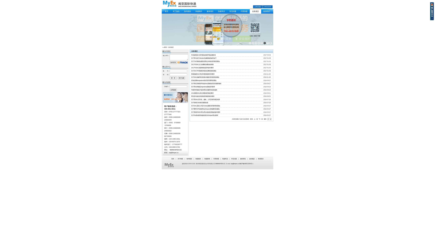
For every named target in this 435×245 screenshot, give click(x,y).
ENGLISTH (267, 7)
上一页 (256, 119)
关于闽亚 (176, 11)
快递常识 (221, 11)
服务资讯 (243, 159)
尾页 (265, 119)
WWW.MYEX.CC (220, 163)
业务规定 (255, 11)
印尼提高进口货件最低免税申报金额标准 (203, 55)
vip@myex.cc (174, 152)
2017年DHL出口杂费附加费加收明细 (202, 64)
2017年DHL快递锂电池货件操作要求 (202, 68)
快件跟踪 (187, 11)
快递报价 (198, 11)
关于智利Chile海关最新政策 (199, 102)
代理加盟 (244, 11)
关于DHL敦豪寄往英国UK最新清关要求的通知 (205, 77)
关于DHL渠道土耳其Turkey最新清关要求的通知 (205, 106)
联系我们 (266, 11)
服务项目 (210, 11)
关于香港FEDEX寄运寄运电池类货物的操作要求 (205, 112)
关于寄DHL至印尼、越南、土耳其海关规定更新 (205, 99)
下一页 (261, 119)
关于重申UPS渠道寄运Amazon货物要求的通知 (205, 109)
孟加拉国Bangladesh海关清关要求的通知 (203, 80)
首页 (166, 11)
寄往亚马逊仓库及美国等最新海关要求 (202, 96)
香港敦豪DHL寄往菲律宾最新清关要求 (202, 74)
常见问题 (232, 11)
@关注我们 (258, 7)
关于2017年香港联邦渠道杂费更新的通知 (203, 71)
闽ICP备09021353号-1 (246, 163)
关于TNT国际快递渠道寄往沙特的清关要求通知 (205, 61)
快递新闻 (207, 159)
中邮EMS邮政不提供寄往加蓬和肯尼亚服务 (204, 90)
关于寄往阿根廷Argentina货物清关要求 (203, 87)
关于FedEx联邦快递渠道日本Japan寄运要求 (204, 115)
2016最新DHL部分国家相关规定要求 (202, 93)
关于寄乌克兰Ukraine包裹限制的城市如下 (203, 58)
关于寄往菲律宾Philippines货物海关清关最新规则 (206, 83)
